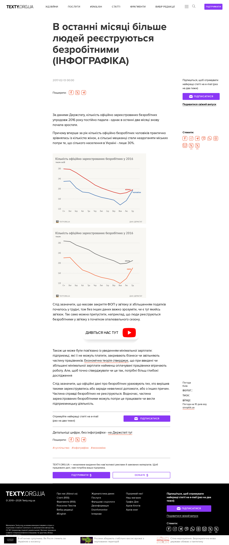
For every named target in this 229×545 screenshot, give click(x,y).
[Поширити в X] (77, 92)
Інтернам (96, 513)
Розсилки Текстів (66, 505)
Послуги (96, 497)
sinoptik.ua (188, 407)
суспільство (61, 447)
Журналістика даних (102, 493)
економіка (99, 447)
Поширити (59, 92)
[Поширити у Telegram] (83, 92)
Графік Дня (132, 501)
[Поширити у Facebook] (71, 92)
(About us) (71, 493)
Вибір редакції (65, 509)
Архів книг (132, 509)
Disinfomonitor (99, 509)
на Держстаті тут (120, 432)
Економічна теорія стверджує (106, 360)
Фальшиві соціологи (103, 501)
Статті (60, 497)
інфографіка (80, 447)
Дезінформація (100, 505)
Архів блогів (133, 505)
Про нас (61, 493)
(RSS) (66, 497)
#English (61, 513)
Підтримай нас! (134, 493)
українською (33, 530)
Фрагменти (63, 501)
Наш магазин (133, 497)
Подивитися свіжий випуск (199, 104)
